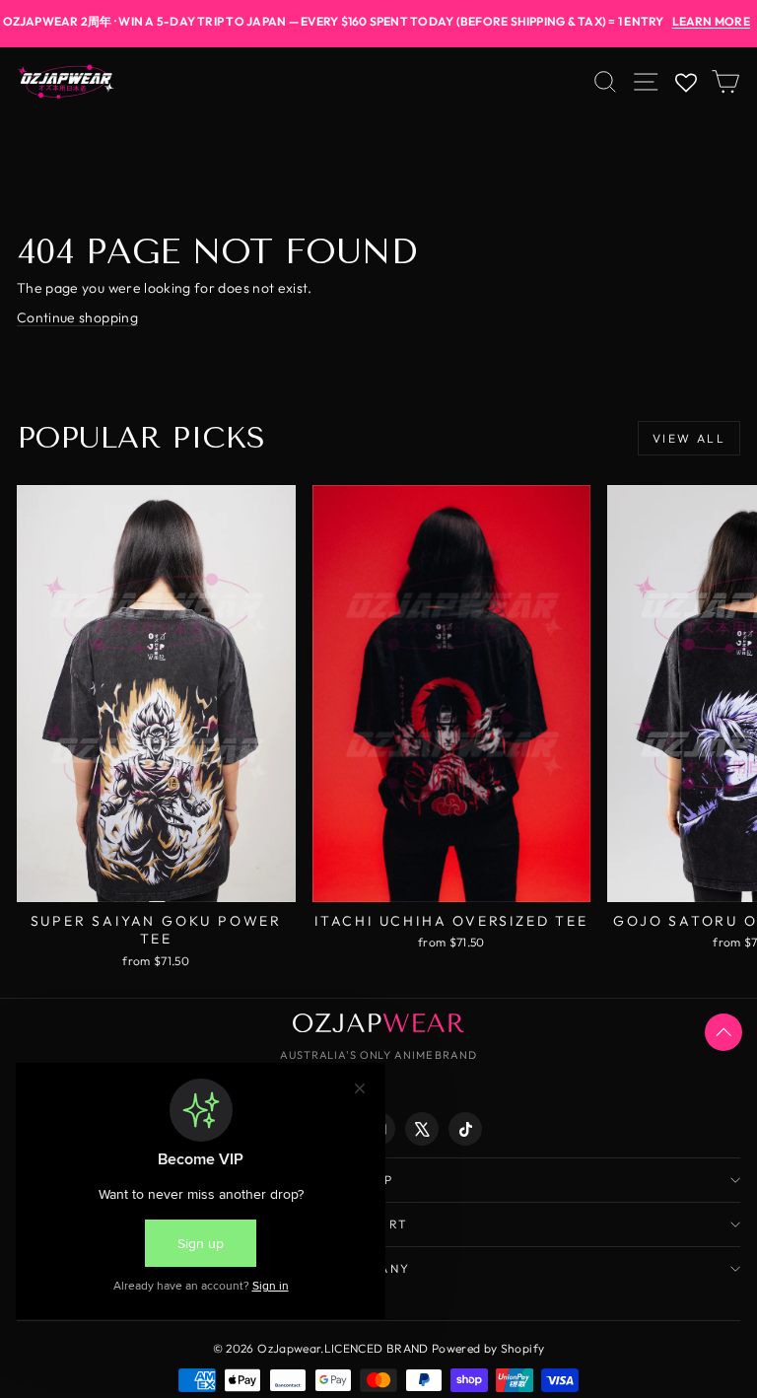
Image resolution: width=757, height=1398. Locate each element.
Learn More (711, 21)
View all (689, 438)
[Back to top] (723, 1032)
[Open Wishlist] (685, 82)
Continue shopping (77, 317)
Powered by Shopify (488, 1348)
